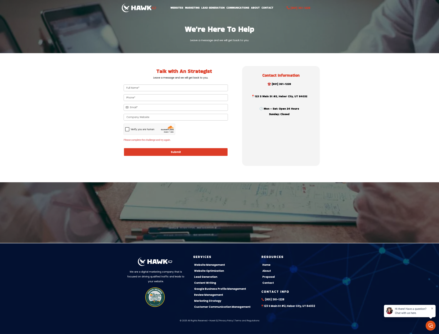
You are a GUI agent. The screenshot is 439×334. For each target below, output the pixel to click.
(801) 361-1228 (300, 8)
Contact (267, 7)
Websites (176, 7)
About (255, 7)
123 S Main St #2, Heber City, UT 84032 (289, 306)
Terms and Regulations (247, 320)
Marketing (192, 7)
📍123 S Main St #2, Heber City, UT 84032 (279, 96)
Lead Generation (213, 7)
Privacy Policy (226, 320)
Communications (237, 7)
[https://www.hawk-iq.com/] (139, 7)
